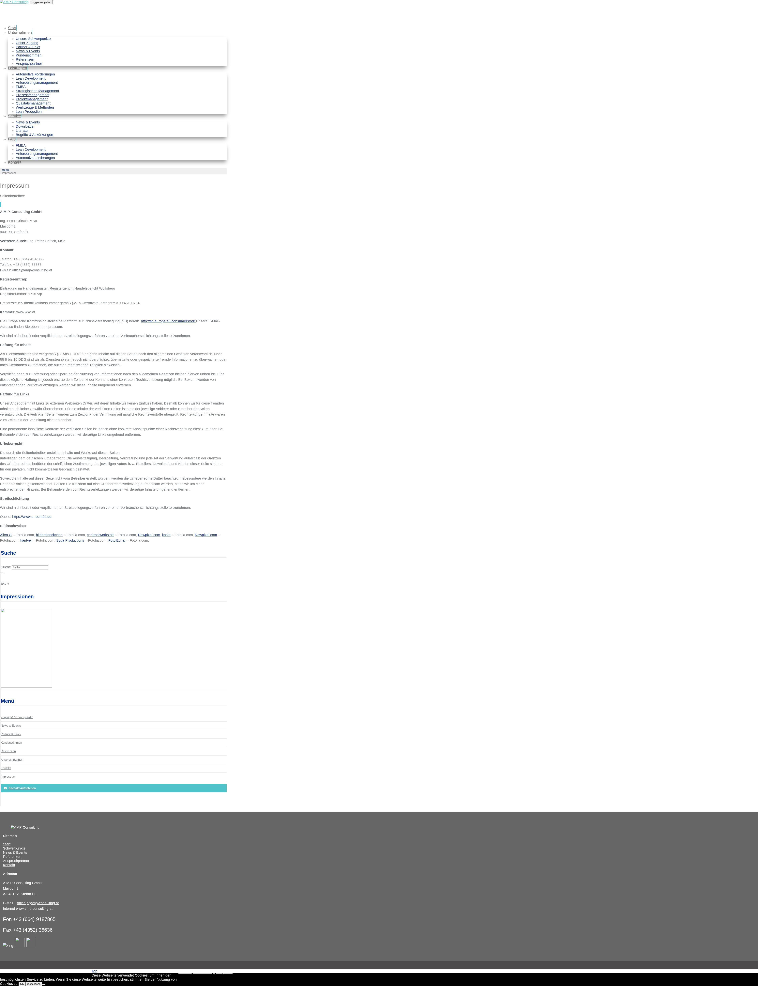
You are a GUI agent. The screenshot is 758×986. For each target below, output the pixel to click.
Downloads (24, 126)
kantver (26, 540)
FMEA (21, 87)
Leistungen (17, 68)
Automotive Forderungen (35, 74)
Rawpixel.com (149, 535)
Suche (6, 567)
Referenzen (25, 59)
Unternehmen (20, 32)
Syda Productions (70, 540)
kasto (166, 535)
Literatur (22, 131)
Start (12, 28)
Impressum (8, 776)
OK (22, 983)
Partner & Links (28, 47)
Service (14, 116)
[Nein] (43, 984)
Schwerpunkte (14, 848)
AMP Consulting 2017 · (23, 971)
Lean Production (29, 112)
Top (94, 971)
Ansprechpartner (29, 64)
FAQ (12, 139)
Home (5, 169)
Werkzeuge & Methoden (35, 107)
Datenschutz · (53, 971)
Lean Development (31, 78)
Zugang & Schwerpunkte (17, 717)
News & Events (28, 51)
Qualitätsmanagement (33, 103)
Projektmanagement (32, 99)
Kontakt (14, 162)
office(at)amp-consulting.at (38, 903)
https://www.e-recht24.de (31, 517)
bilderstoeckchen (49, 535)
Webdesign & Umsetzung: (196, 972)
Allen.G (6, 535)
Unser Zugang (27, 43)
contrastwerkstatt (100, 535)
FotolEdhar (117, 540)
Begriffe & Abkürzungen (34, 135)
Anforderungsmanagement (37, 83)
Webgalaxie (224, 972)
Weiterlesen (33, 983)
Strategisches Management (37, 91)
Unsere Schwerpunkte (33, 39)
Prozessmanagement (32, 95)
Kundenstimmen (28, 55)
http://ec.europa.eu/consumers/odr (168, 321)
